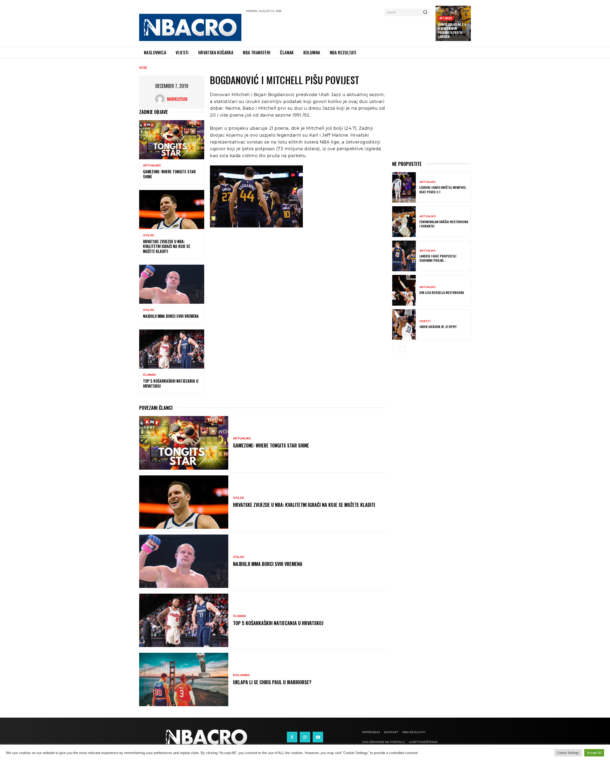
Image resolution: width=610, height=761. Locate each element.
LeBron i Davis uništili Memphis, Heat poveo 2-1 (442, 189)
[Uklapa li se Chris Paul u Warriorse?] (183, 679)
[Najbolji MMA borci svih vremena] (171, 284)
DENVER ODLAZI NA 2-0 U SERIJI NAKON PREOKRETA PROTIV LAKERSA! (452, 30)
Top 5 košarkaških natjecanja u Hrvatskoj (170, 383)
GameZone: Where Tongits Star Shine (169, 174)
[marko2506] (161, 99)
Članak (149, 374)
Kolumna (241, 675)
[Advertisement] (338, 29)
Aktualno (445, 18)
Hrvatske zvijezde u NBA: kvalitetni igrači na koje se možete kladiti (166, 246)
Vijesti (425, 321)
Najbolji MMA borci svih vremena (171, 316)
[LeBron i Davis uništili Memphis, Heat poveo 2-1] (404, 187)
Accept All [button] (594, 753)
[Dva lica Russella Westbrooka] (404, 290)
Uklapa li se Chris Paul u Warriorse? (272, 682)
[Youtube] (318, 737)
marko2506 (177, 99)
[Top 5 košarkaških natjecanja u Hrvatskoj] (171, 349)
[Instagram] (305, 737)
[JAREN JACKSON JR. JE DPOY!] (404, 324)
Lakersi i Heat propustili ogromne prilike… (437, 258)
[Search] (425, 12)
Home (143, 67)
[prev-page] (395, 349)
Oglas (148, 235)
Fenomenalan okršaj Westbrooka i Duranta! (443, 223)
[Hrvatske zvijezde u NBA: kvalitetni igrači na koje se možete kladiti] (171, 209)
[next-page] (403, 349)
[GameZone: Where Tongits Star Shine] (171, 139)
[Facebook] (292, 737)
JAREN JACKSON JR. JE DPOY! (438, 326)
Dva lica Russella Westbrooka (441, 292)
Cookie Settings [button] (568, 753)
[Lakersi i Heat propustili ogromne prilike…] (404, 256)
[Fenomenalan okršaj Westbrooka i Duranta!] (404, 221)
